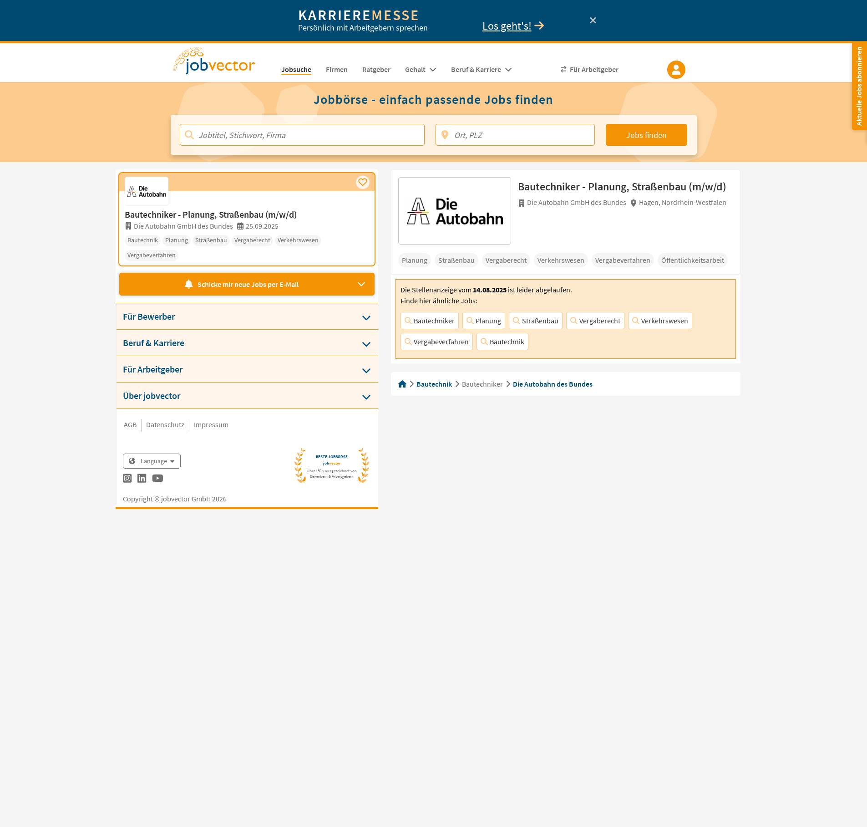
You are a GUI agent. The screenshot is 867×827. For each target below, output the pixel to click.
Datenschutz (165, 424)
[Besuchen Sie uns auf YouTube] (157, 479)
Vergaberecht (599, 320)
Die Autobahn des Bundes (553, 383)
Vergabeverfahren (441, 341)
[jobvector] (223, 63)
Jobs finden (646, 135)
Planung (488, 320)
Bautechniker (434, 320)
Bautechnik (507, 341)
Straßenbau (540, 320)
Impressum (211, 424)
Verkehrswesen (664, 320)
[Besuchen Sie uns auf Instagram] (127, 479)
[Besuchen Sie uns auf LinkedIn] (141, 479)
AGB (130, 424)
